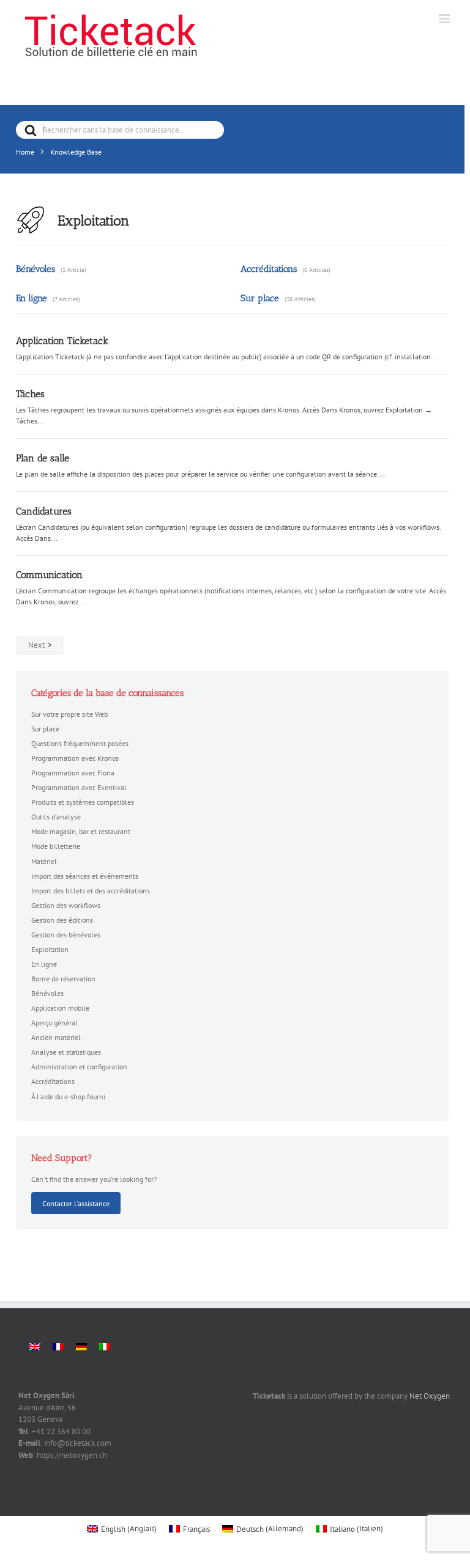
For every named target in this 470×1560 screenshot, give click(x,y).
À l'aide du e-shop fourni (68, 1096)
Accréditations (269, 268)
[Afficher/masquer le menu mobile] (445, 18)
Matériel (44, 861)
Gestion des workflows (65, 905)
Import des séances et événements (84, 876)
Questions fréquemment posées (80, 743)
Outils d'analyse (56, 816)
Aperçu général (54, 1022)
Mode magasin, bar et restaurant (80, 831)
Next (36, 645)
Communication (49, 574)
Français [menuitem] (196, 1529)
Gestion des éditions (62, 920)
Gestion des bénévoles (65, 934)
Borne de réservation (63, 978)
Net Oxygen (429, 1396)
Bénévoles (35, 268)
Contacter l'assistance (76, 1203)
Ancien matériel (56, 1037)
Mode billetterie (55, 846)
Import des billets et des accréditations (90, 890)
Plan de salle (42, 458)
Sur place (260, 298)
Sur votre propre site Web (69, 714)
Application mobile (60, 1008)
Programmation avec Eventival (79, 787)
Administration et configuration (79, 1066)
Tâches (30, 394)
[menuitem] (35, 1347)
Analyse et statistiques (66, 1051)
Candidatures (44, 511)
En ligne (31, 298)
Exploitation (50, 949)
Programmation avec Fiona (72, 772)
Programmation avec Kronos (75, 758)
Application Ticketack (62, 340)
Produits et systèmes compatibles (82, 802)
